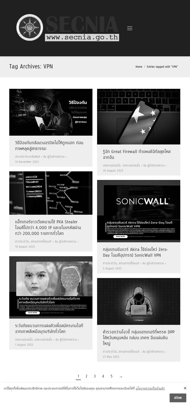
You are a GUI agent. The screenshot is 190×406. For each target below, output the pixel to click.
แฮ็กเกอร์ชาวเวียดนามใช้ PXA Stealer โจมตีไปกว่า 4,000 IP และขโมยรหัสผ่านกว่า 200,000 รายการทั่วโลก (48, 228)
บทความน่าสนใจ (111, 165)
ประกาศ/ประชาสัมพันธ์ (27, 156)
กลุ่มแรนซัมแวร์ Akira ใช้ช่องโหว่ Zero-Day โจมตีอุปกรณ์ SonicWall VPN (135, 252)
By (53, 156)
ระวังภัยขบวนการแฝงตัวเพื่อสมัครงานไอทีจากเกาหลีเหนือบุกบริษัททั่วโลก (49, 329)
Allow (178, 397)
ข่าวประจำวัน (22, 241)
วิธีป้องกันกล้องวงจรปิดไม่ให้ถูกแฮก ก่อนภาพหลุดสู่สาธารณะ (49, 146)
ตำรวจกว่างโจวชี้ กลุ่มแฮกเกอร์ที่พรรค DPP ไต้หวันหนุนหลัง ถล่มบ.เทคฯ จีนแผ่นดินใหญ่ (138, 338)
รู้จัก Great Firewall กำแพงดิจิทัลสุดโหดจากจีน (137, 154)
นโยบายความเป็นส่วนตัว (150, 389)
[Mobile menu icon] (130, 28)
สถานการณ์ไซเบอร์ (41, 241)
